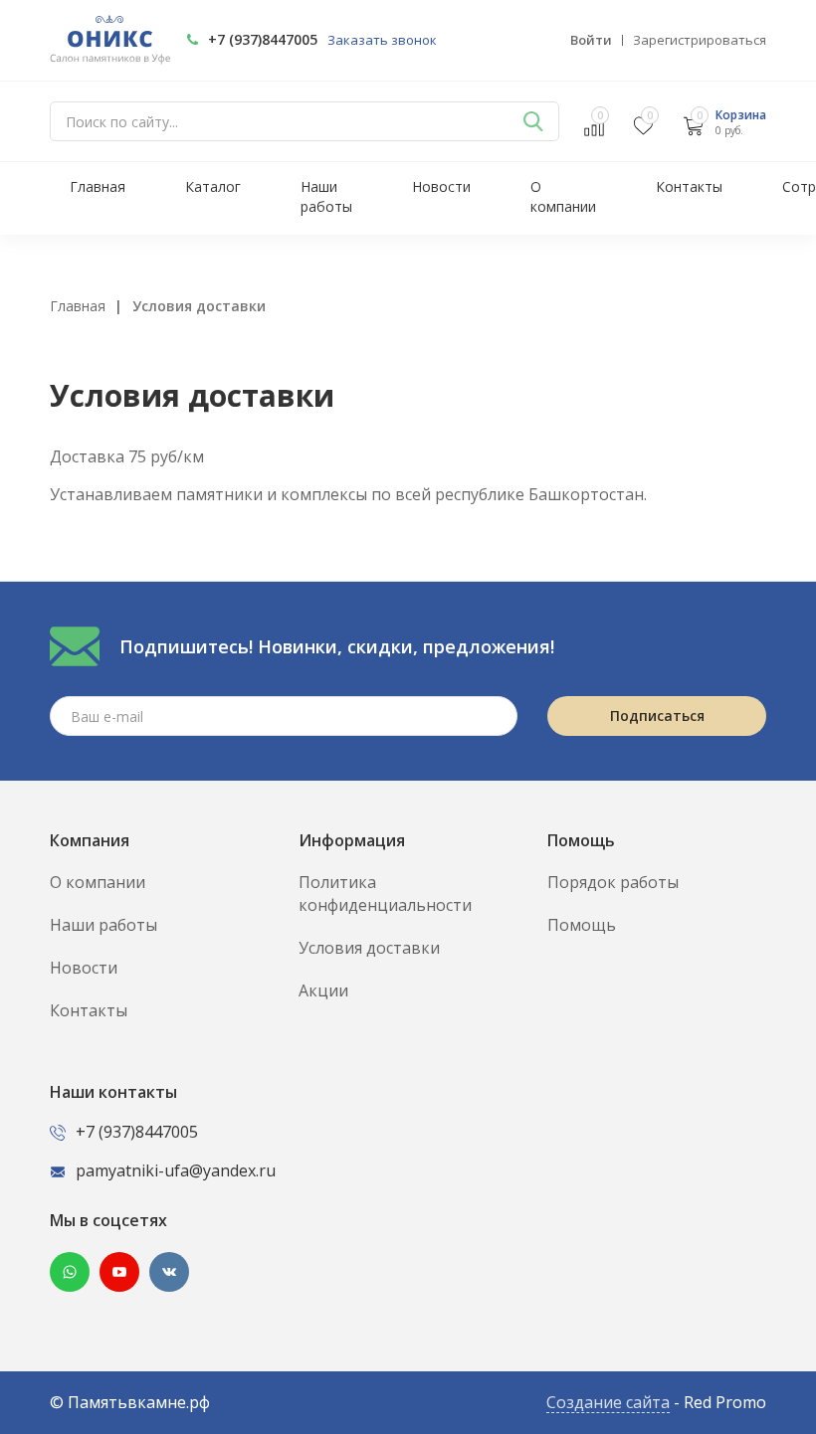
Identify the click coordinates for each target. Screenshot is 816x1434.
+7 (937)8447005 (262, 39)
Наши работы (326, 196)
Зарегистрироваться (699, 40)
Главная (97, 186)
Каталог (213, 186)
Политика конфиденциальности (385, 893)
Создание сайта (608, 1402)
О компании (563, 196)
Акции (323, 990)
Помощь (581, 925)
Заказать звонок (382, 40)
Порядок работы (613, 882)
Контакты (689, 186)
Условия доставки (369, 948)
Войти (591, 40)
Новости (441, 186)
